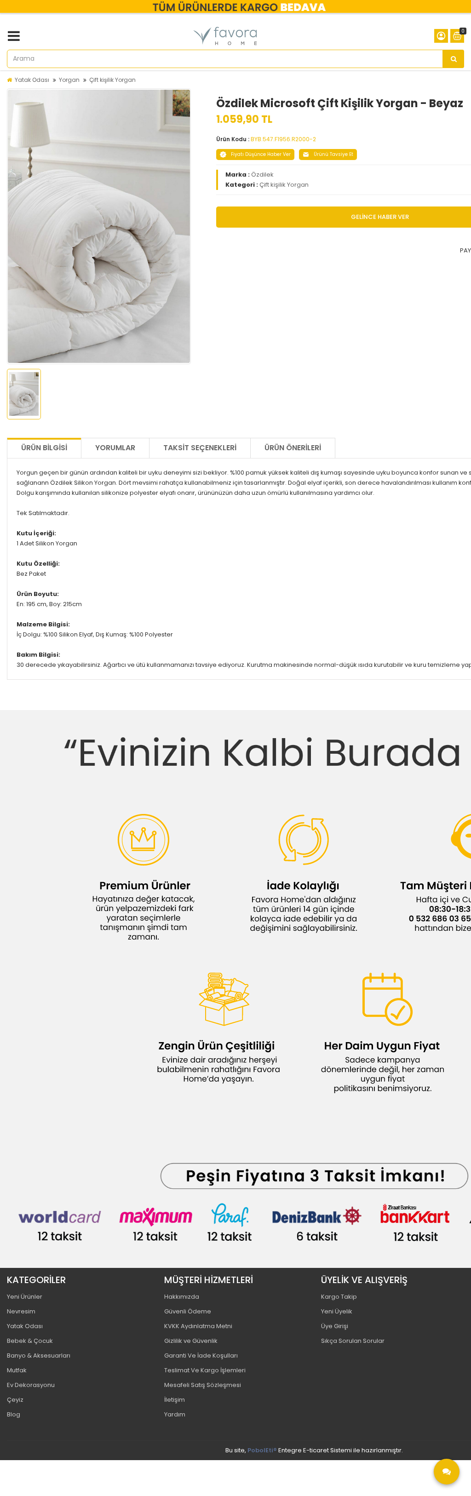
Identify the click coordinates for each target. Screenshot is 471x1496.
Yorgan (69, 80)
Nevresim (21, 1311)
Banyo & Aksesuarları (38, 1355)
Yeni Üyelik (336, 1311)
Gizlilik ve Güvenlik (191, 1340)
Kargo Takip (339, 1296)
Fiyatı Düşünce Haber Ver (261, 154)
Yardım (174, 1414)
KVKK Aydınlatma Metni (198, 1326)
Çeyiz (15, 1399)
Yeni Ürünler (24, 1296)
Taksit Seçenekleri (199, 447)
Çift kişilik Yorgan (112, 80)
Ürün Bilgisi (44, 447)
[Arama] (453, 59)
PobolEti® (262, 1450)
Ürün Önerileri (292, 447)
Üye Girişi (334, 1326)
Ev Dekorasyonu (31, 1385)
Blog (13, 1414)
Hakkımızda (181, 1296)
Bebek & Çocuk (30, 1340)
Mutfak (17, 1370)
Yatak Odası (32, 80)
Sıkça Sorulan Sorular (353, 1340)
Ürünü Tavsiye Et (333, 154)
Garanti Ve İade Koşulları (201, 1355)
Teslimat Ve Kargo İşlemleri (205, 1370)
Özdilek (262, 174)
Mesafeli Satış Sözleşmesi (202, 1385)
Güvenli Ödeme (187, 1311)
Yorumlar (115, 447)
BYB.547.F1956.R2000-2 (283, 139)
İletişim (174, 1399)
